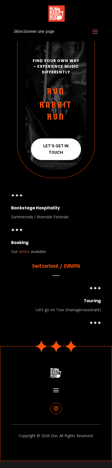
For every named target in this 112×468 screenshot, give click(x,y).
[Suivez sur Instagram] (56, 408)
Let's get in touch (56, 149)
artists (24, 251)
